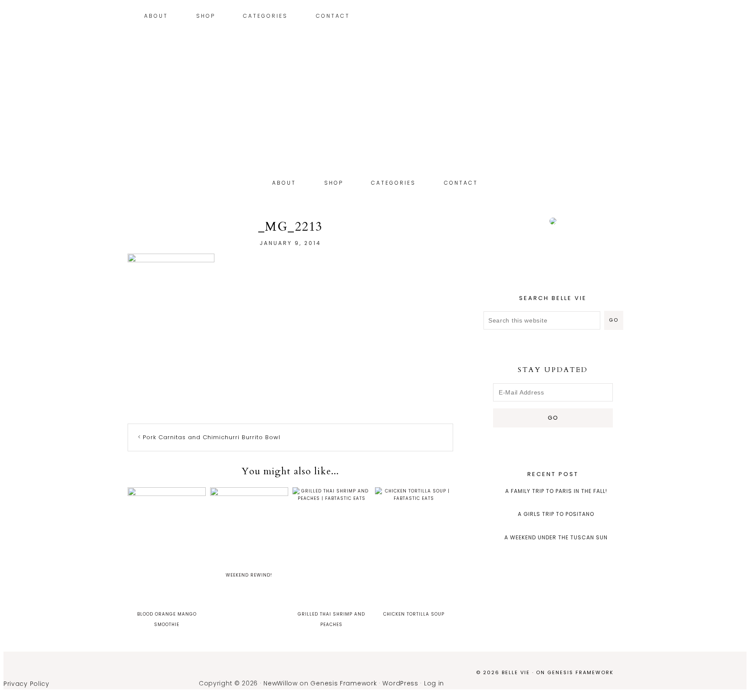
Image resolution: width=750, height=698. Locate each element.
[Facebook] (622, 17)
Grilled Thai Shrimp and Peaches (331, 619)
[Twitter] (616, 17)
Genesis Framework (580, 672)
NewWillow (280, 683)
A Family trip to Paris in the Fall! (556, 491)
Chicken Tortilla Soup (413, 614)
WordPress (400, 683)
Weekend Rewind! (249, 575)
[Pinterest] (609, 17)
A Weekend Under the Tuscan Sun (556, 537)
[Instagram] (603, 17)
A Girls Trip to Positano (556, 514)
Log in (434, 683)
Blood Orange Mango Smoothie (167, 619)
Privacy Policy (26, 683)
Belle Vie (375, 120)
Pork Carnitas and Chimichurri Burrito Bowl (211, 437)
